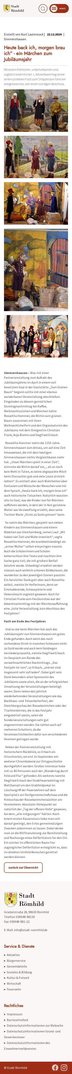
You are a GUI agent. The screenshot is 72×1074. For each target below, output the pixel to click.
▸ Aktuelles (12, 955)
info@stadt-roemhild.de (30, 930)
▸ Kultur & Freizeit (16, 978)
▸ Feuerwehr (12, 989)
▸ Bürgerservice (15, 961)
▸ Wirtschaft (12, 983)
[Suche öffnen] (43, 8)
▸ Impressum (13, 1014)
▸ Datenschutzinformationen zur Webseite (33, 1025)
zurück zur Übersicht (23, 867)
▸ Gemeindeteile (15, 966)
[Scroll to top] (63, 1065)
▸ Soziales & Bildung (18, 972)
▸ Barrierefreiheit (16, 1020)
